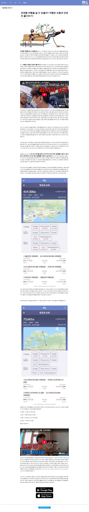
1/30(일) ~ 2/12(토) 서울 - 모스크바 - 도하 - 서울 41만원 (44, 286)
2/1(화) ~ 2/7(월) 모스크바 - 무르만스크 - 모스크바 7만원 (44, 404)
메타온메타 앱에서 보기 (44, 507)
